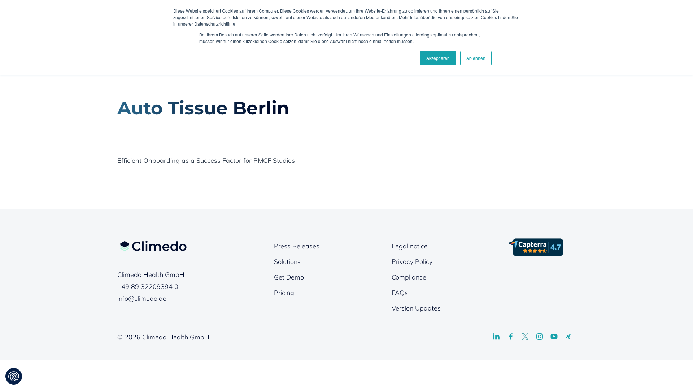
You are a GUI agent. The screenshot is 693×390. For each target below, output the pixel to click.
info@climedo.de (141, 298)
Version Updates (416, 308)
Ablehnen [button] (475, 58)
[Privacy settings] (13, 376)
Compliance (409, 277)
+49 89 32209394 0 (147, 286)
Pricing (284, 293)
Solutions (287, 261)
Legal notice (410, 246)
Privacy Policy (412, 261)
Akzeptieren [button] (438, 58)
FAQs (400, 293)
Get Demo (289, 277)
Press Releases (296, 246)
